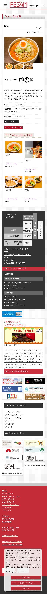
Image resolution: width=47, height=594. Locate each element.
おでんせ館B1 (9, 263)
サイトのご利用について (10, 527)
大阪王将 (8, 190)
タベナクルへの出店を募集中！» (16, 371)
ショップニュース (8, 502)
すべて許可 (26, 577)
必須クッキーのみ (26, 583)
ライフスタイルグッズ (15, 415)
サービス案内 (6, 522)
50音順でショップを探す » (14, 433)
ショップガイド (9, 268)
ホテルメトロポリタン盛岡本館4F (16, 249)
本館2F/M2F (8, 255)
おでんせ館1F (9, 260)
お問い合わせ (8, 530)
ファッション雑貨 (13, 412)
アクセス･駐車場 (8, 519)
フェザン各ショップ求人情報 (12, 545)
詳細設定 (26, 588)
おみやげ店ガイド (8, 499)
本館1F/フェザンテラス (22, 255)
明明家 (27, 190)
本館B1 (6, 257)
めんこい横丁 (20, 263)
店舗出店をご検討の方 (10, 536)
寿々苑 (7, 155)
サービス (10, 421)
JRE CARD (6, 516)
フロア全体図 (9, 217)
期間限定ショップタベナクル (12, 542)
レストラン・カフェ (14, 418)
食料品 (9, 427)
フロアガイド (21, 268)
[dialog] (23, 570)
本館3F (6, 252)
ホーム (4, 491)
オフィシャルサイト (13, 127)
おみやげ (10, 424)
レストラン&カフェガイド (11, 496)
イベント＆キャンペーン (10, 505)
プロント (28, 160)
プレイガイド (6, 507)
